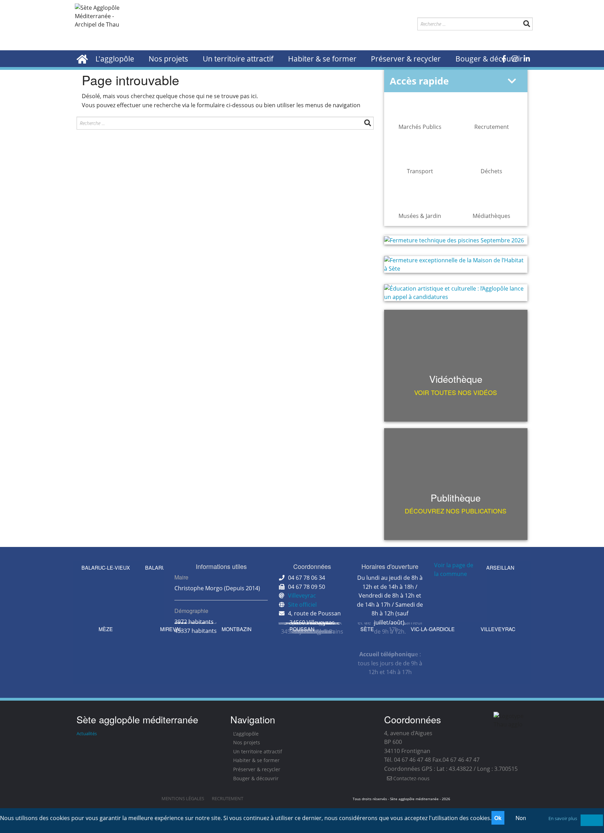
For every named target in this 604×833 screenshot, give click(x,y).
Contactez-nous (411, 778)
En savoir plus (562, 818)
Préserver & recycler (406, 59)
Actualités (87, 733)
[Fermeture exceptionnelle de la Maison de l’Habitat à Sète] (455, 264)
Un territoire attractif (238, 59)
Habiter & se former (322, 59)
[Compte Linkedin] (527, 58)
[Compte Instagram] (515, 58)
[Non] (592, 820)
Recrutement (227, 798)
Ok (498, 818)
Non (521, 818)
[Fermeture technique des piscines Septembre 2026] (455, 239)
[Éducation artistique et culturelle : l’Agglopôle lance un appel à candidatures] (455, 292)
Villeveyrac (302, 595)
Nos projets (168, 59)
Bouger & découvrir (489, 59)
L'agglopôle (114, 59)
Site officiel (302, 604)
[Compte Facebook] (504, 58)
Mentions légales (182, 798)
